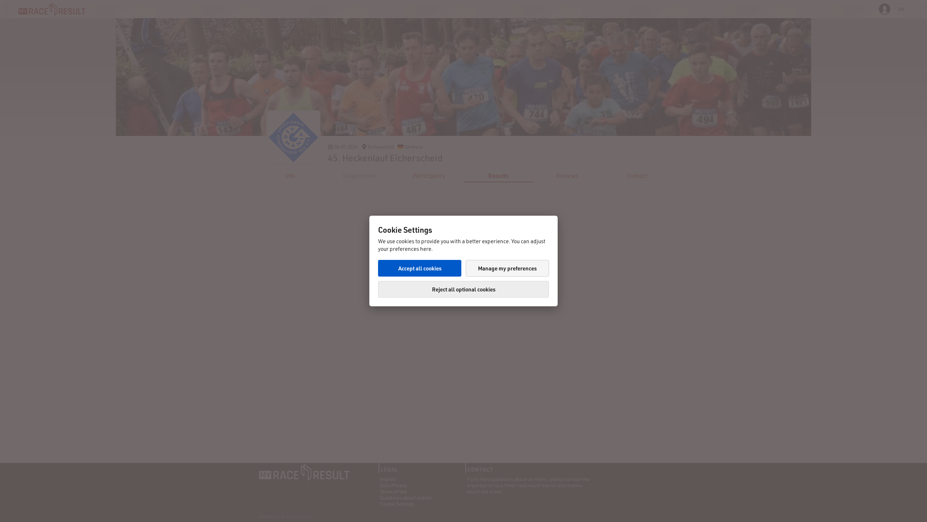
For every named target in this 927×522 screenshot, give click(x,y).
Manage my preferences (507, 268)
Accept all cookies (419, 268)
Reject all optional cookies (463, 289)
